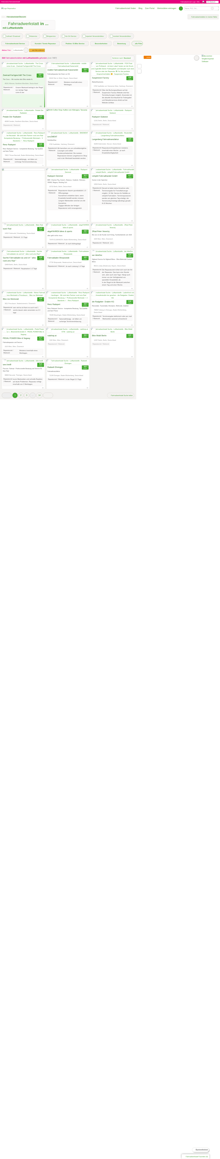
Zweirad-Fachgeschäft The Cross (17, 75)
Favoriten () (197, 1157)
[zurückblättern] (7, 67)
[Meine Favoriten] (180, 8)
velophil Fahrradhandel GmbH (104, 176)
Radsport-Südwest (100, 117)
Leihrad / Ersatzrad (13, 36)
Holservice (33, 36)
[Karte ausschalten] (196, 58)
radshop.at (51, 335)
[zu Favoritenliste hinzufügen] (5, 65)
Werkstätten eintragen (166, 8)
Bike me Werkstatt (11, 299)
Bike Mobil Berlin (99, 335)
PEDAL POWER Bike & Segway (16, 338)
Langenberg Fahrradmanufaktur (105, 139)
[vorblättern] (39, 67)
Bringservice (51, 36)
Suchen (217, 8)
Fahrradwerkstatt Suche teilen (121, 395)
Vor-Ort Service (70, 36)
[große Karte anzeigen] (139, 66)
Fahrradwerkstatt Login (188, 2)
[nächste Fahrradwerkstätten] (48, 395)
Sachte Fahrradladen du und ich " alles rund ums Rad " (19, 259)
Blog (140, 8)
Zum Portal (149, 8)
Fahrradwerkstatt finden (126, 8)
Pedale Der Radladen (12, 117)
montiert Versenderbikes (122, 36)
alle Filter (138, 43)
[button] (7, 395)
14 (39, 395)
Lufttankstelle (18, 50)
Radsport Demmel (55, 176)
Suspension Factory (100, 78)
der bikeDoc (97, 255)
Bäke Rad (7, 229)
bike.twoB (7, 364)
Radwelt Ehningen (55, 367)
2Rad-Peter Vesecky (101, 231)
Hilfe (198, 2)
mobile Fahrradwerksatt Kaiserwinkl (62, 70)
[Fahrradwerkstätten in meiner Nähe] (139, 71)
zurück (148, 57)
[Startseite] (2, 17)
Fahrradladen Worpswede (58, 258)
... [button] (33, 395)
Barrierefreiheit (201, 1150)
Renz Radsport (9, 144)
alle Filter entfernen (38, 50)
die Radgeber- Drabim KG (103, 301)
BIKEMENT (52, 136)
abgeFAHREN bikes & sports (59, 231)
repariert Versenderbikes (95, 36)
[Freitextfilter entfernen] (212, 8)
